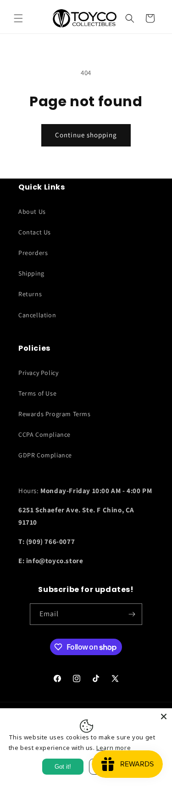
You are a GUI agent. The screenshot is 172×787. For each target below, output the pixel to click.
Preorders (33, 253)
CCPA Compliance (44, 434)
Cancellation (37, 315)
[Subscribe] (132, 614)
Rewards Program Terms (54, 414)
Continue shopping (86, 134)
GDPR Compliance (45, 455)
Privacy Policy (38, 373)
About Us (32, 211)
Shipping (31, 273)
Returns (30, 294)
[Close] (163, 716)
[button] (18, 18)
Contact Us (34, 232)
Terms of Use (37, 393)
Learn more (113, 748)
